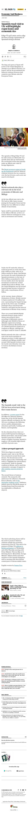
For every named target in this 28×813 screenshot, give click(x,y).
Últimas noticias (6, 666)
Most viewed (4, 694)
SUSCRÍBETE (20, 9)
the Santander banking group (10, 481)
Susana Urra (18, 565)
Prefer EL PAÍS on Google (9, 60)
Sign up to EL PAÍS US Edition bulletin (12, 570)
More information (4, 612)
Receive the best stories (7, 740)
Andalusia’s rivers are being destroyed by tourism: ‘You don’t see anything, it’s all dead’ (14, 712)
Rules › (25, 577)
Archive (3, 752)
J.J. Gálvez (12, 598)
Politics (13, 605)
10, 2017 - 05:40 (15, 52)
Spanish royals (5, 21)
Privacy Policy (10, 801)
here (22, 615)
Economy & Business (6, 605)
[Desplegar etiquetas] (25, 606)
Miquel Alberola (14, 50)
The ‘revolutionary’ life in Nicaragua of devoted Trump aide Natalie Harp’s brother (13, 698)
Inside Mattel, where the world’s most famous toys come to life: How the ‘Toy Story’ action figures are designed (13, 675)
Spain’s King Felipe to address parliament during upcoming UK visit (18, 587)
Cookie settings (17, 801)
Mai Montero (18, 598)
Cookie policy (22, 801)
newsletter (4, 737)
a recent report (15, 414)
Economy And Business (12, 14)
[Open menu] (2, 9)
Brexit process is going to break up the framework (13, 170)
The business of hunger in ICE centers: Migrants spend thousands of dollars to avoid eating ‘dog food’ (13, 681)
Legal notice (5, 801)
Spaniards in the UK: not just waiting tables (17, 596)
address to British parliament (12, 547)
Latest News (4, 17)
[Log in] (25, 9)
